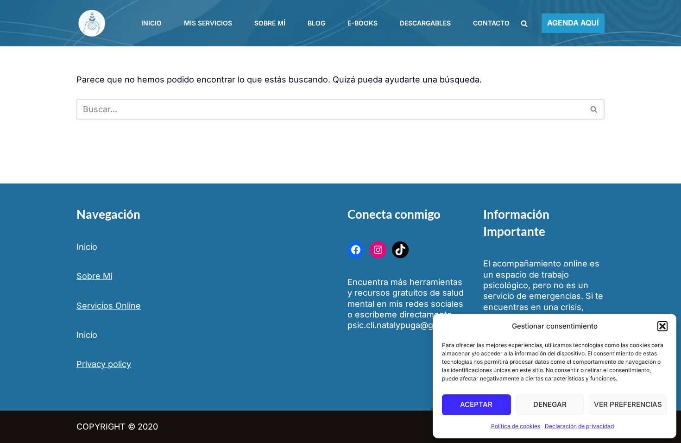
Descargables (425, 23)
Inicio (151, 23)
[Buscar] (524, 23)
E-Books (362, 23)
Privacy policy (103, 364)
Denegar (550, 404)
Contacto (491, 23)
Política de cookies (515, 426)
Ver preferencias (628, 404)
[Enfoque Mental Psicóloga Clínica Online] (93, 23)
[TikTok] (400, 249)
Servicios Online (108, 305)
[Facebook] (355, 249)
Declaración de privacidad (579, 426)
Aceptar (476, 404)
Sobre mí (269, 23)
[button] (662, 326)
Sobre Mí (94, 276)
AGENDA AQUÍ (573, 22)
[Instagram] (378, 249)
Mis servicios (208, 23)
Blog (316, 23)
